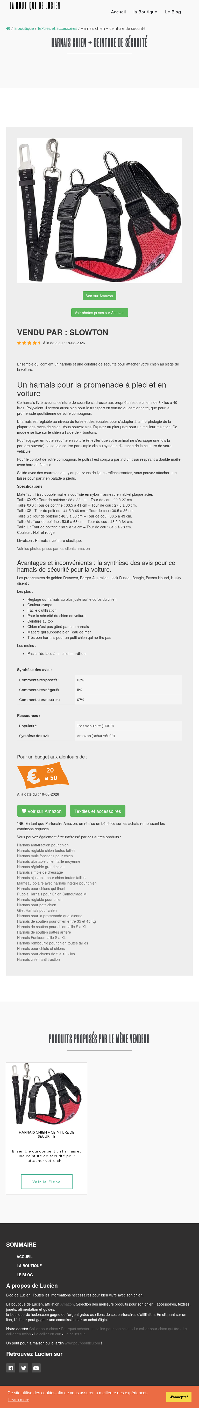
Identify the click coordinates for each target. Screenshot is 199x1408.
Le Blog (173, 12)
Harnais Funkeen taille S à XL (41, 937)
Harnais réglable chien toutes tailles (46, 850)
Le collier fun (75, 1333)
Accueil (118, 12)
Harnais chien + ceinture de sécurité (46, 1134)
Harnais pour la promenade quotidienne (49, 915)
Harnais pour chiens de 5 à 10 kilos (46, 953)
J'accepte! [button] (179, 1397)
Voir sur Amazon (99, 295)
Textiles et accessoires (57, 28)
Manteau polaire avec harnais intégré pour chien (57, 883)
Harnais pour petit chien (36, 904)
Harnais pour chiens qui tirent (41, 888)
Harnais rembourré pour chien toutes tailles (52, 942)
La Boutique (29, 1265)
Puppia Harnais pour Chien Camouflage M (52, 893)
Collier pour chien (43, 1328)
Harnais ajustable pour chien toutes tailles (51, 877)
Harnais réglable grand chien (41, 866)
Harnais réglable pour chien (39, 899)
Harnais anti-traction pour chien (43, 844)
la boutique (24, 28)
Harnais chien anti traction (38, 959)
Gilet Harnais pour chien (37, 910)
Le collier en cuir (47, 1333)
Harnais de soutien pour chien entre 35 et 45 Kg (56, 921)
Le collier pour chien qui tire (156, 1328)
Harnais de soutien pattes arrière (44, 932)
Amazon (67, 1304)
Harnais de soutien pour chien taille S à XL (52, 926)
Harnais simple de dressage (40, 872)
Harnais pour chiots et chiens (41, 948)
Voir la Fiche (46, 1181)
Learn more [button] (18, 1400)
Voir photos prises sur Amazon (100, 312)
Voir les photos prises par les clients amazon (53, 548)
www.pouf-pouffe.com (82, 1342)
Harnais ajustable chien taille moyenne (48, 861)
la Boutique (145, 12)
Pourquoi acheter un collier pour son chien (96, 1328)
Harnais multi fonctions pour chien (45, 855)
